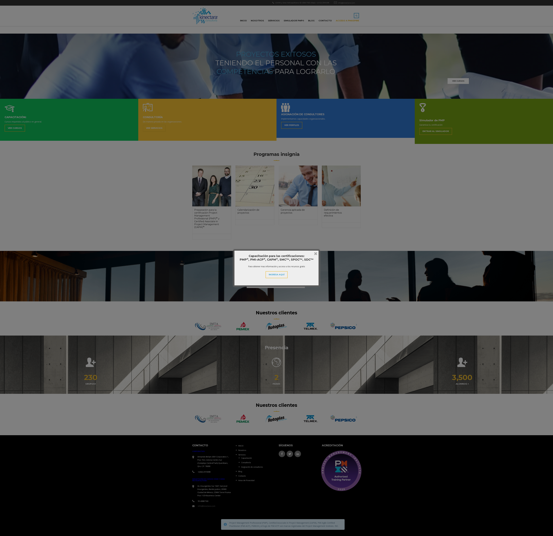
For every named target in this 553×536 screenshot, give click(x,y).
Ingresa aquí (276, 274)
